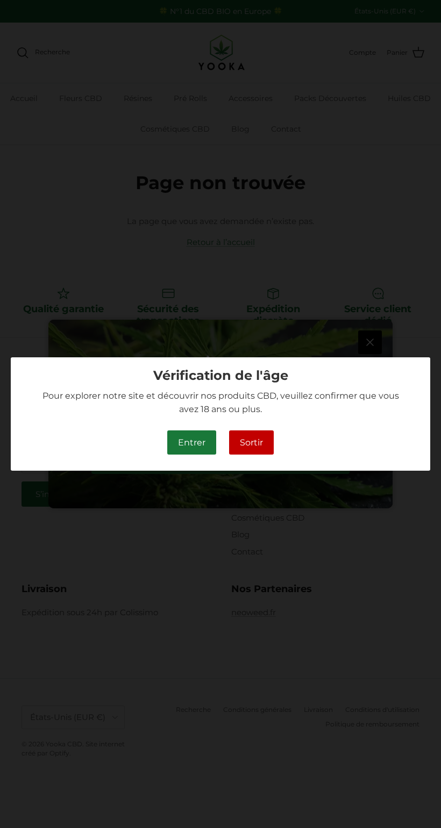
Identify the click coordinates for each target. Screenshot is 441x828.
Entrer (191, 442)
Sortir (251, 442)
